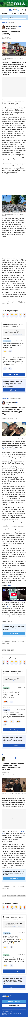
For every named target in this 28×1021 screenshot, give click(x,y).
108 (12, 908)
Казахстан (13, 13)
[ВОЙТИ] (25, 9)
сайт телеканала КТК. (9, 449)
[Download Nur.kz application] (14, 3)
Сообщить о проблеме (14, 1001)
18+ (12, 650)
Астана (4, 650)
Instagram (15, 390)
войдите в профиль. (17, 333)
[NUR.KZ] (14, 10)
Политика (5, 13)
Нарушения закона (16, 398)
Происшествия (6, 398)
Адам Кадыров (21, 895)
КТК (9, 585)
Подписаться (14, 633)
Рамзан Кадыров (11, 895)
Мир (3, 754)
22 (20, 663)
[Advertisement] (14, 87)
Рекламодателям (14, 1005)
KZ (22, 9)
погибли (9, 606)
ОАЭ (8, 650)
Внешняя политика (22, 13)
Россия (4, 895)
